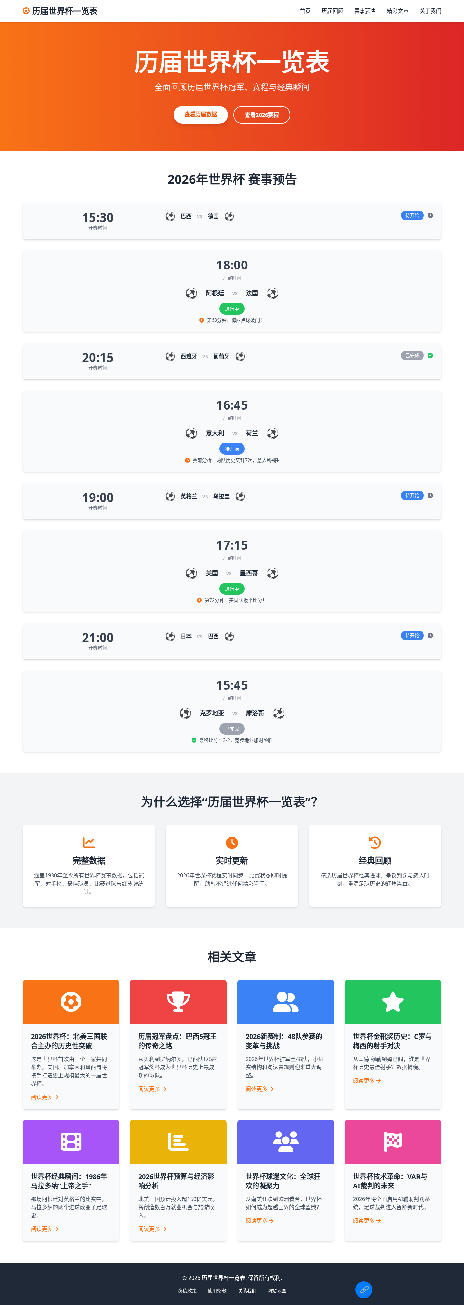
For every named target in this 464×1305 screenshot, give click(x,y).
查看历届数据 (200, 114)
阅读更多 (42, 1097)
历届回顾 (332, 11)
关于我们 (430, 11)
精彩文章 (398, 11)
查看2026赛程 (262, 115)
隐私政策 (187, 1290)
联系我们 (246, 1290)
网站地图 (276, 1290)
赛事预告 (365, 11)
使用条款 (217, 1290)
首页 (305, 11)
